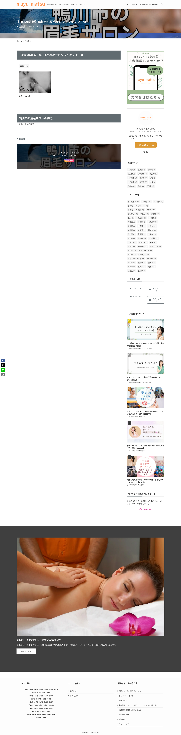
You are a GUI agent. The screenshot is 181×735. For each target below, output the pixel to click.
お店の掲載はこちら (145, 145)
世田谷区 (133, 214)
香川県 (34, 711)
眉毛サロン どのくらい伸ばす (140, 250)
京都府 (40, 705)
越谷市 (151, 267)
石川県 (44, 693)
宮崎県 (39, 714)
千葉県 (22, 26)
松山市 (131, 238)
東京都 (152, 234)
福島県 (131, 267)
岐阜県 (141, 230)
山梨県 (46, 696)
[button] (3, 360)
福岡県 (29, 714)
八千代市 (132, 182)
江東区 (132, 242)
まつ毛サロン (74, 696)
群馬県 (41, 696)
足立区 (131, 271)
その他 (146, 201)
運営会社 (122, 719)
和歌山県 (51, 705)
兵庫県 (36, 705)
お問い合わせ (124, 714)
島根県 (46, 708)
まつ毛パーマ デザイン (138, 205)
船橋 (152, 182)
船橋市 (141, 170)
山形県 (51, 690)
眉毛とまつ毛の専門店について (130, 691)
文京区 (131, 234)
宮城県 (46, 690)
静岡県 (36, 702)
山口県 (41, 708)
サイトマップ (124, 724)
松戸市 (143, 178)
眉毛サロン (74, 691)
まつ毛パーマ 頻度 (136, 210)
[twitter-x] (144, 152)
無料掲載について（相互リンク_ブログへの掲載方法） (138, 705)
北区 (131, 218)
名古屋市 (152, 222)
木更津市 (132, 178)
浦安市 (143, 182)
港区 (153, 242)
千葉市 (131, 170)
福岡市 (151, 262)
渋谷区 (143, 242)
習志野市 (142, 174)
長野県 (141, 271)
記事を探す (123, 700)
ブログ (151, 210)
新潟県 (34, 693)
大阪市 (152, 226)
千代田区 (141, 218)
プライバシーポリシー (127, 696)
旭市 (141, 186)
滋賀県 (46, 702)
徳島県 (39, 711)
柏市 (152, 178)
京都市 (155, 214)
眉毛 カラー (155, 246)
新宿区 (141, 234)
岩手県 (41, 690)
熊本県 (34, 714)
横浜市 (142, 238)
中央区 (144, 214)
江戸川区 (153, 238)
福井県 (141, 262)
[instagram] (147, 152)
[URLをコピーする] (3, 374)
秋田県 (36, 690)
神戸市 (131, 262)
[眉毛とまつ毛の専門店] (31, 4)
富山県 (39, 693)
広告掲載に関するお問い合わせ (130, 710)
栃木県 (36, 696)
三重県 (51, 702)
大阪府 (131, 230)
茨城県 (31, 696)
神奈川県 (151, 258)
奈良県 (45, 705)
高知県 (48, 711)
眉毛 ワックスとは (136, 258)
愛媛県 (44, 711)
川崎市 (152, 230)
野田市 (150, 186)
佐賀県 (48, 714)
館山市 (153, 174)
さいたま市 (133, 201)
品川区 (131, 226)
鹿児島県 (38, 717)
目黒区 (131, 246)
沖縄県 (44, 717)
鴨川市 (131, 186)
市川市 (151, 170)
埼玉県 (141, 226)
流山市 (131, 174)
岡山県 (36, 708)
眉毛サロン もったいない (138, 254)
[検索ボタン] (161, 4)
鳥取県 (51, 708)
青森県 (31, 690)
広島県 (31, 708)
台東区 (141, 222)
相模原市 (142, 246)
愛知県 (31, 702)
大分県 (53, 714)
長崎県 (44, 714)
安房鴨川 (24, 66)
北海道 (26, 690)
